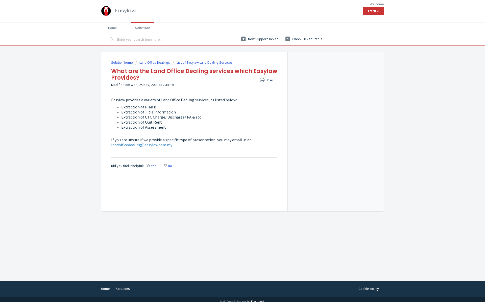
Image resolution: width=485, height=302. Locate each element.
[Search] (112, 40)
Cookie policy (368, 288)
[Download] (233, 85)
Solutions (143, 28)
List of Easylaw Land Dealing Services (205, 62)
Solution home (122, 62)
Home (112, 28)
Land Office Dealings (154, 62)
